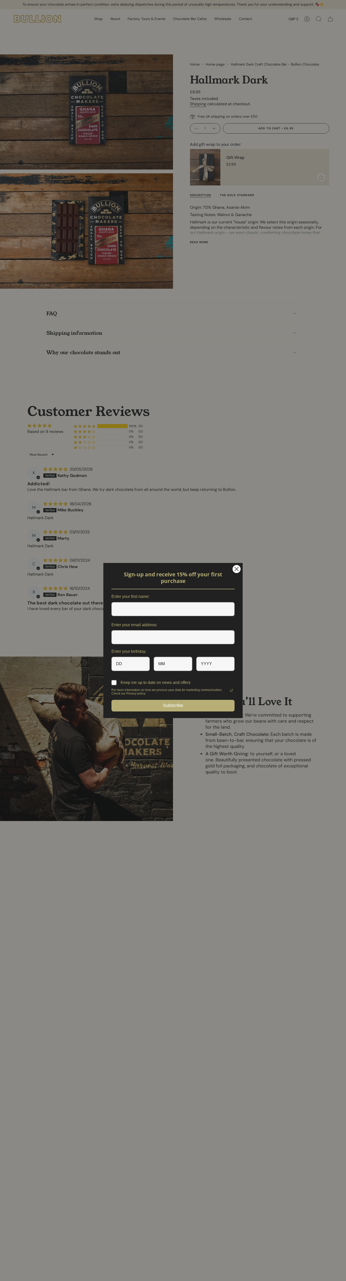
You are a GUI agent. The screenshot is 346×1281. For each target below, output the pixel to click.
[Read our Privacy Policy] (231, 690)
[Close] (236, 569)
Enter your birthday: (128, 651)
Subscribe (173, 705)
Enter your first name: (130, 596)
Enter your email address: (134, 625)
